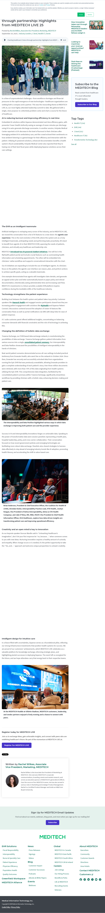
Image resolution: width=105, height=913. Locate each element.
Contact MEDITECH (90, 870)
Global (57, 846)
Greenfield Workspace (13, 878)
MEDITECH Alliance (12, 882)
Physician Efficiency (10, 866)
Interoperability (9, 854)
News (31, 846)
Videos (31, 858)
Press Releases (34, 850)
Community (85, 854)
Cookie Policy (6, 907)
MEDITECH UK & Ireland (64, 862)
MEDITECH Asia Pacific (63, 854)
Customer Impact (35, 865)
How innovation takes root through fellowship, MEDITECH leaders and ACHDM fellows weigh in (79, 27)
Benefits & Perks (61, 878)
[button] (5, 40)
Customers (85, 874)
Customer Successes (37, 870)
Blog (30, 862)
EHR (77, 127)
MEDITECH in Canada (63, 850)
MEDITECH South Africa (64, 858)
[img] (61, 40)
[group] (35, 40)
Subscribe (52, 822)
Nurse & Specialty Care (11, 858)
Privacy (48, 5)
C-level (34, 33)
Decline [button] (90, 14)
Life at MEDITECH (61, 882)
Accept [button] (81, 14)
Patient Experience (10, 862)
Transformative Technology (85, 140)
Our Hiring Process (62, 874)
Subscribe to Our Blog (87, 104)
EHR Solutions (9, 846)
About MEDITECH (89, 846)
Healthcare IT (80, 135)
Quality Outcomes (10, 874)
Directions (84, 862)
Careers (58, 866)
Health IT (41, 33)
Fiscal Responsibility (10, 850)
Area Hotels (85, 866)
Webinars (32, 885)
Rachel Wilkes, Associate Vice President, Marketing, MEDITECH (33, 31)
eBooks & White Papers (38, 878)
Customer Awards (87, 858)
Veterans (58, 890)
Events (48, 33)
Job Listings (59, 870)
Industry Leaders (25, 33)
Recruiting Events (61, 886)
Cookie (41, 5)
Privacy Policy (15, 907)
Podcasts (32, 874)
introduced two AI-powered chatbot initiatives (28, 251)
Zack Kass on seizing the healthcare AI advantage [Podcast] (77, 65)
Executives (84, 850)
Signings (32, 854)
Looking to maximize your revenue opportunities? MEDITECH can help (77, 47)
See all (73, 144)
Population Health (10, 870)
